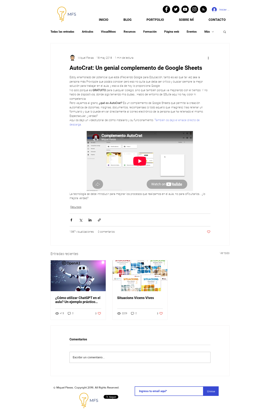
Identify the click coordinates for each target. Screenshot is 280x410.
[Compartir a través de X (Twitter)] (80, 220)
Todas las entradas (62, 31)
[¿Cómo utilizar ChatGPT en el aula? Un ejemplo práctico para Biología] (78, 275)
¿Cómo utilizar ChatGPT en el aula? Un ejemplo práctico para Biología (77, 300)
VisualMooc (108, 31)
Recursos (130, 31)
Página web (171, 31)
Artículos (87, 31)
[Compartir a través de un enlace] (99, 220)
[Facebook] (166, 9)
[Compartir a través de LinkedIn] (90, 220)
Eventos (192, 31)
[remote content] (140, 161)
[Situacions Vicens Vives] (140, 275)
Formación (150, 31)
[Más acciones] (208, 57)
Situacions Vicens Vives (135, 298)
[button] (224, 31)
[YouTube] (185, 9)
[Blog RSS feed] (203, 9)
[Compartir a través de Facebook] (71, 220)
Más (207, 31)
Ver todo (225, 253)
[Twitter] (175, 9)
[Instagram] (194, 9)
